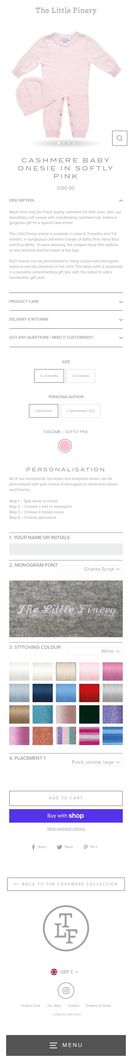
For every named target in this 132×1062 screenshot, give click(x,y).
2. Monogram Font (33, 565)
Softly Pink (65, 446)
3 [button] (69, 143)
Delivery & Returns (29, 319)
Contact (73, 1006)
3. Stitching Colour (35, 647)
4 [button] (74, 143)
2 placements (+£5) (81, 411)
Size (66, 362)
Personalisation (66, 396)
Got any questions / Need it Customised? (51, 337)
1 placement (43, 411)
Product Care (24, 301)
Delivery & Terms (98, 1006)
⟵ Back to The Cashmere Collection (66, 884)
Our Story (54, 1006)
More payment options (66, 828)
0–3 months (49, 376)
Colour (66, 431)
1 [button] (58, 143)
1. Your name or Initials (39, 538)
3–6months (80, 376)
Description (21, 200)
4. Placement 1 (27, 758)
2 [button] (64, 143)
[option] (66, 84)
